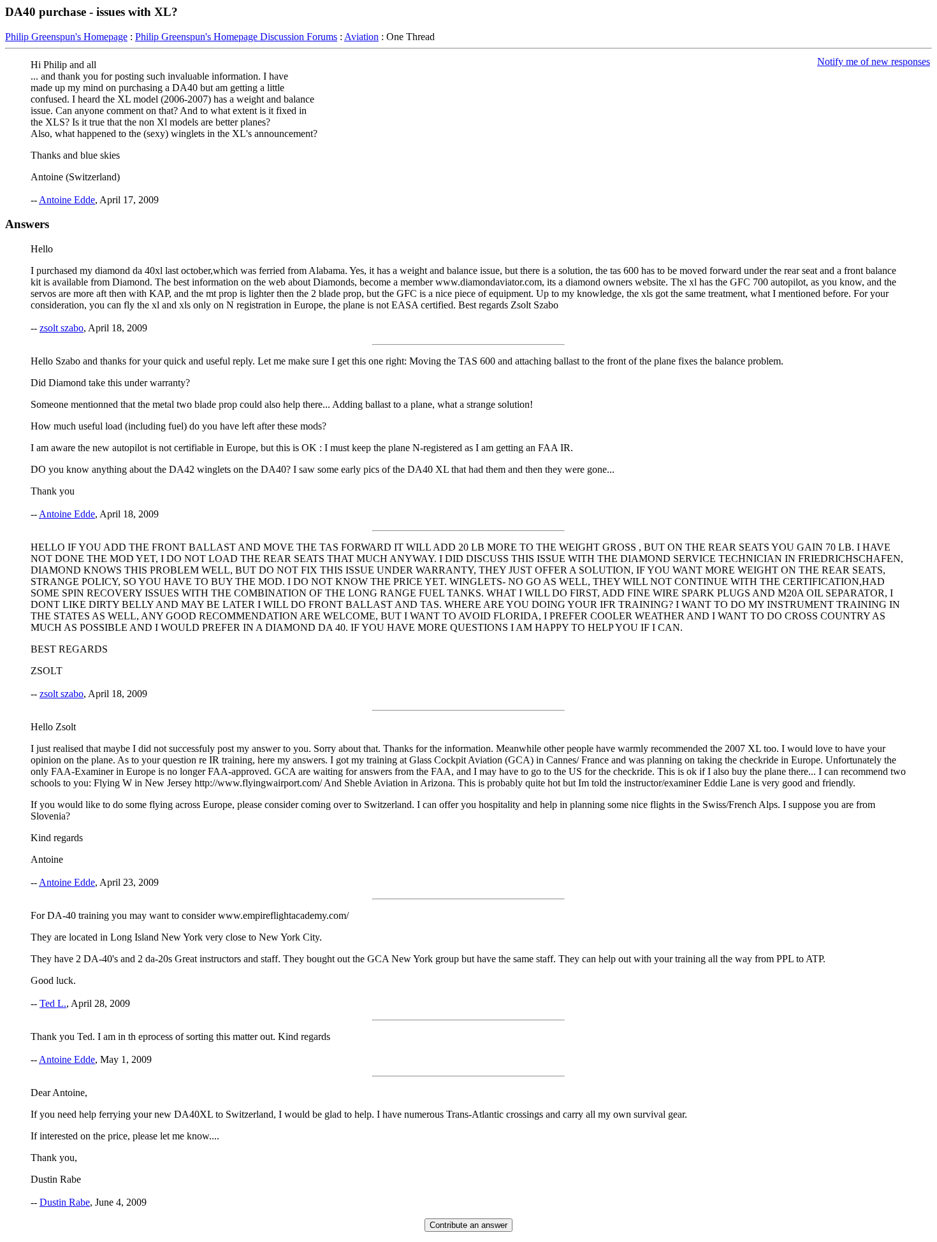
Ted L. (53, 1003)
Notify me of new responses (873, 61)
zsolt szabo (62, 327)
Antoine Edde (67, 199)
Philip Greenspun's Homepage (66, 36)
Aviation (361, 36)
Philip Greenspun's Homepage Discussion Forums (236, 36)
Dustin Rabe (65, 1202)
